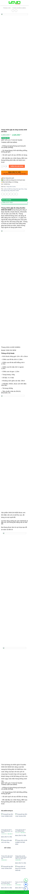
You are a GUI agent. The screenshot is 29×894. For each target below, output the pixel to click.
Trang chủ (7, 8)
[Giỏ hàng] (26, 2)
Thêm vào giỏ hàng (16, 166)
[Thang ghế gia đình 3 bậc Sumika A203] (7, 873)
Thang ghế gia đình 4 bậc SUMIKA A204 (20, 830)
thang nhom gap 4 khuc (18, 189)
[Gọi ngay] (26, 880)
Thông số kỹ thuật (7, 202)
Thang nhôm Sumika (19, 8)
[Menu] (2, 3)
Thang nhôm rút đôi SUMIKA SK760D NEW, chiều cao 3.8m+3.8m (21, 857)
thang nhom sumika (14, 190)
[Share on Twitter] (8, 194)
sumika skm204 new (8, 189)
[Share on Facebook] (5, 194)
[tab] (14, 200)
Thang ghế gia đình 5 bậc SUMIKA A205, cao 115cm (6, 831)
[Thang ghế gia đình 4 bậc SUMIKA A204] (21, 820)
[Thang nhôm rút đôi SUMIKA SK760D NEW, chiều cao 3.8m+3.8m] (21, 846)
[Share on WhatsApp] (2, 194)
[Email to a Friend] (11, 194)
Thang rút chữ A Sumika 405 (21, 882)
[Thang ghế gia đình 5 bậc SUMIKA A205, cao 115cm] (7, 820)
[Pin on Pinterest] (13, 194)
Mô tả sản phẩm (6, 199)
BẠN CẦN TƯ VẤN (6, 837)
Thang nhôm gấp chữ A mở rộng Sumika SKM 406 (7, 857)
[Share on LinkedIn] (16, 194)
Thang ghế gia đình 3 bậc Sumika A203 (6, 882)
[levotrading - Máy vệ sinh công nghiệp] (14, 2)
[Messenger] (26, 884)
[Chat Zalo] (26, 889)
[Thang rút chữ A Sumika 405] (21, 873)
